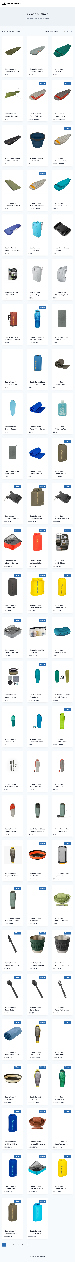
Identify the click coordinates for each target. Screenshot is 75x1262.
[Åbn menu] (71, 3)
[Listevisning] (71, 31)
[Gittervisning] (67, 31)
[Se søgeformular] (67, 3)
